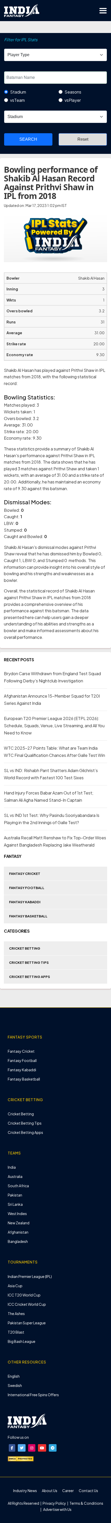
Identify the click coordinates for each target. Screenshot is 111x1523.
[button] (12, 1448)
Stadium (18, 92)
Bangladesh (18, 1241)
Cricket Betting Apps (29, 977)
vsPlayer (73, 100)
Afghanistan (18, 1232)
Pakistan (15, 1195)
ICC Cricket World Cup (27, 1304)
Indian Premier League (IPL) (30, 1276)
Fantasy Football (26, 888)
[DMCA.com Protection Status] (21, 1458)
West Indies (17, 1213)
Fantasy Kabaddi (25, 902)
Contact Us (88, 1490)
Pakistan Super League (27, 1322)
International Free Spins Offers (33, 1394)
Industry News (25, 1490)
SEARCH (28, 139)
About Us (49, 1490)
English (14, 1376)
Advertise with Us (57, 1509)
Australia (15, 1176)
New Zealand (18, 1222)
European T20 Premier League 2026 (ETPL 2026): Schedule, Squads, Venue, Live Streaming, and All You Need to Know (54, 725)
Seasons (73, 92)
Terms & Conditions (86, 1503)
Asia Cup (15, 1285)
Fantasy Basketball (28, 916)
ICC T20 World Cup (24, 1295)
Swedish (15, 1385)
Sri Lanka (15, 1204)
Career (68, 1490)
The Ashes (16, 1313)
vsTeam (17, 100)
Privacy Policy (55, 1503)
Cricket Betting (24, 948)
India (12, 1167)
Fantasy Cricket (24, 874)
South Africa (18, 1185)
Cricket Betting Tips (29, 962)
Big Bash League (21, 1341)
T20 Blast (16, 1332)
